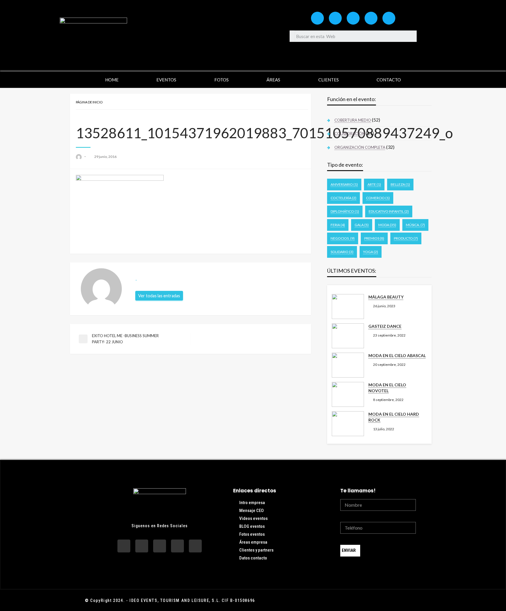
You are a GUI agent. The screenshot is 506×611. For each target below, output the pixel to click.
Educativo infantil (389, 211)
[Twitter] (371, 18)
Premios (374, 238)
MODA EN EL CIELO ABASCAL (397, 355)
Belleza (400, 184)
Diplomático (345, 211)
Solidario (342, 252)
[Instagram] (317, 18)
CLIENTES (328, 79)
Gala (362, 225)
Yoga (370, 252)
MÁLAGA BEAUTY (386, 296)
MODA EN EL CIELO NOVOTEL (387, 387)
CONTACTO (389, 79)
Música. (415, 225)
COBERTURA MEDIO (352, 120)
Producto (406, 238)
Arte (374, 184)
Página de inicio (89, 102)
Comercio (378, 198)
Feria (338, 225)
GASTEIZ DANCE (384, 326)
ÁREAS (273, 79)
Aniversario (344, 184)
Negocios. (343, 238)
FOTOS (221, 79)
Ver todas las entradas (159, 295)
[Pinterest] (388, 18)
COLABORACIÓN (349, 133)
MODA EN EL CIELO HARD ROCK (393, 417)
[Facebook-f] (335, 18)
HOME (112, 79)
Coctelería (343, 198)
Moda (387, 225)
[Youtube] (353, 18)
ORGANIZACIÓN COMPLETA (359, 147)
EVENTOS (166, 79)
